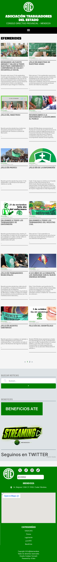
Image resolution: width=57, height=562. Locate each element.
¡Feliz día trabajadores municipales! (12, 274)
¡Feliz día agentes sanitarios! (9, 326)
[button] (28, 30)
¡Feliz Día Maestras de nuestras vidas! (39, 63)
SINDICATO (29, 530)
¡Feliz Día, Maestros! (10, 114)
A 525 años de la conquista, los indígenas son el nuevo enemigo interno (42, 275)
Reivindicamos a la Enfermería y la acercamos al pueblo (42, 116)
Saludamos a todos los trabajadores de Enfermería (12, 222)
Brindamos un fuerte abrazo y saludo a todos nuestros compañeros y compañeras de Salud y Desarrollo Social (12, 66)
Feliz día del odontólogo (41, 325)
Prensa (28, 534)
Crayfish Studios (51, 457)
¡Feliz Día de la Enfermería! (42, 167)
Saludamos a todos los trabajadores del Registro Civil (42, 222)
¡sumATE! (28, 540)
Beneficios (28, 544)
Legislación (29, 537)
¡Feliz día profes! (9, 167)
